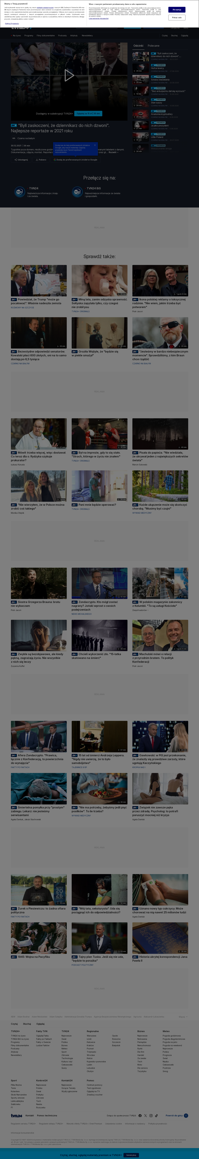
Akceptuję (177, 10)
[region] (99, 14)
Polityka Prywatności (12, 23)
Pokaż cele (176, 18)
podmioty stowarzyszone (45, 7)
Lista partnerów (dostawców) (99, 18)
